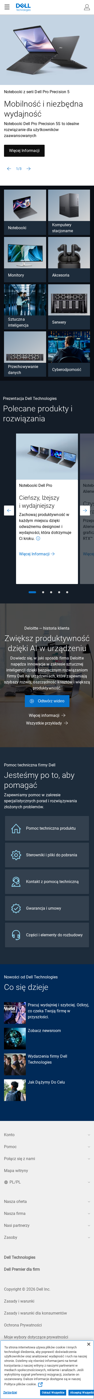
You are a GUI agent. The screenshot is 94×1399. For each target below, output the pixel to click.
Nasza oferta (15, 1201)
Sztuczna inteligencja (18, 322)
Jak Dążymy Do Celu (46, 1082)
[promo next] (85, 510)
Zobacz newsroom (44, 1030)
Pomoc (10, 1146)
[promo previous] (9, 510)
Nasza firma (15, 1213)
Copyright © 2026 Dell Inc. (27, 1289)
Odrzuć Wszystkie (53, 1392)
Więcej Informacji (24, 150)
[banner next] (29, 169)
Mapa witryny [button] (16, 1170)
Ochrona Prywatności (23, 1325)
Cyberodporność (66, 369)
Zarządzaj (10, 1392)
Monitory (16, 275)
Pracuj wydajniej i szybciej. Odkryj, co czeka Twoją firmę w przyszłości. (58, 1011)
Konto (9, 1134)
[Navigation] (7, 7)
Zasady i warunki (19, 1301)
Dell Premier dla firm (22, 1269)
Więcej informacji (44, 715)
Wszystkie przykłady (44, 723)
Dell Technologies (19, 1257)
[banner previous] (9, 169)
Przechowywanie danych (23, 369)
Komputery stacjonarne (62, 227)
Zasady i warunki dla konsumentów (35, 1313)
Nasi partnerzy (17, 1225)
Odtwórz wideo (51, 701)
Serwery (59, 322)
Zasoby (10, 1237)
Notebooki (17, 227)
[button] (87, 7)
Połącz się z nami (19, 1158)
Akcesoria (61, 275)
